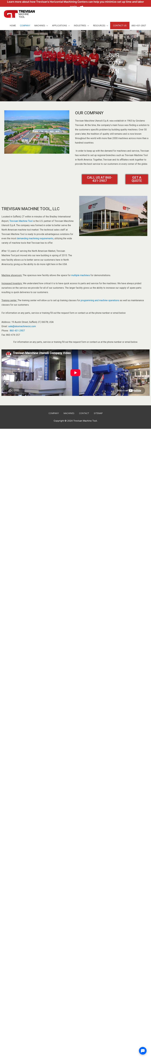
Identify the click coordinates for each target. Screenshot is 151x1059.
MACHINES (69, 413)
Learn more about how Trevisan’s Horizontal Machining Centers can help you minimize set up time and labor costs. (75, 3)
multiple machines (80, 275)
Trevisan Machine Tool (20, 221)
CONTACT (84, 413)
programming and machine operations (100, 300)
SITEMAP (98, 413)
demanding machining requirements (35, 238)
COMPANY (54, 413)
